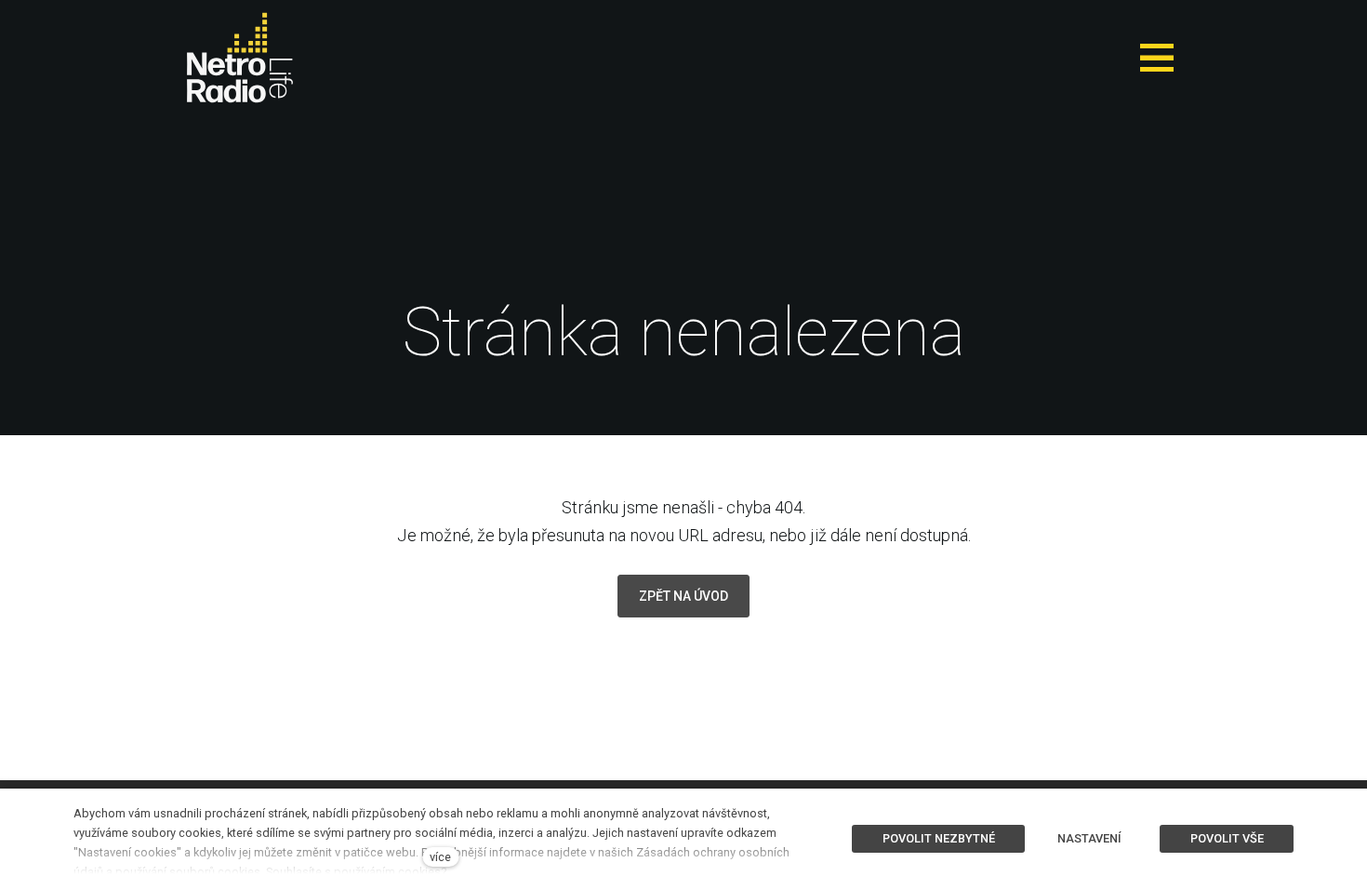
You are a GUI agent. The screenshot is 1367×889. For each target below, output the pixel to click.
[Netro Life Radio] (240, 57)
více (440, 857)
